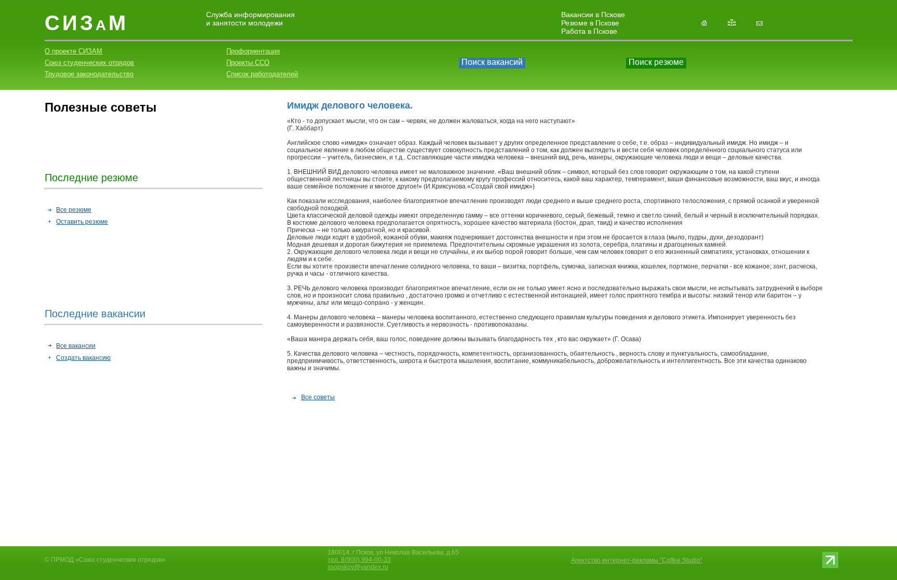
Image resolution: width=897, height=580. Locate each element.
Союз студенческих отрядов (89, 62)
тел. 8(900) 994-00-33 (359, 559)
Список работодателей (262, 74)
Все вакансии (76, 345)
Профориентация (253, 51)
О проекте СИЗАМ (73, 51)
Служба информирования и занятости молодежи (250, 18)
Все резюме (73, 209)
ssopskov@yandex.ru (358, 567)
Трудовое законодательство (89, 74)
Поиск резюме (656, 62)
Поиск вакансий (492, 62)
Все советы (318, 397)
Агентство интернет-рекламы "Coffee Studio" (636, 560)
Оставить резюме (82, 221)
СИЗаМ (86, 22)
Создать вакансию (83, 357)
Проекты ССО (247, 62)
